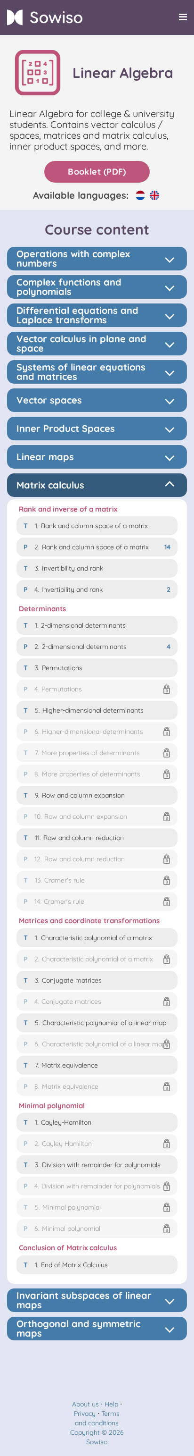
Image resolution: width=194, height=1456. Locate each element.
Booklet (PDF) (97, 171)
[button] (97, 689)
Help (111, 1404)
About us (85, 1404)
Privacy (85, 1413)
